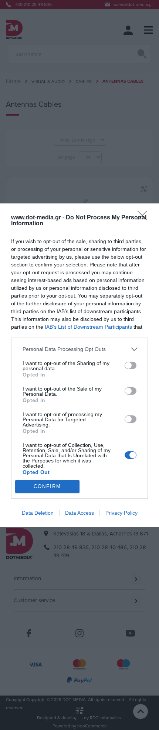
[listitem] (79, 349)
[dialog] (79, 365)
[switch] (130, 365)
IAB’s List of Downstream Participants (88, 327)
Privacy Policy (121, 513)
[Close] (145, 218)
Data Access (79, 513)
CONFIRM (47, 486)
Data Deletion (38, 513)
